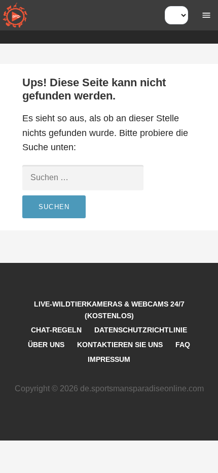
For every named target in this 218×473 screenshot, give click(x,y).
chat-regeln (56, 330)
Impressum (109, 359)
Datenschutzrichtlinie (140, 330)
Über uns (46, 345)
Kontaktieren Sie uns (120, 345)
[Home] (15, 15)
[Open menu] (206, 15)
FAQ (182, 345)
